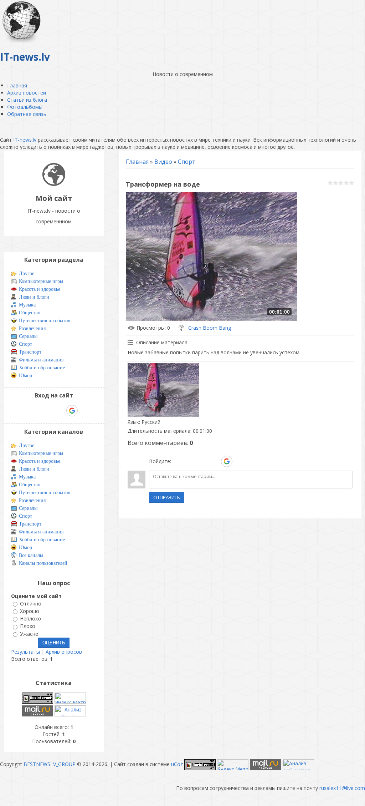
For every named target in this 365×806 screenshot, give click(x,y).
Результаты (25, 651)
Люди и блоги (34, 297)
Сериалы (28, 336)
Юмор (25, 375)
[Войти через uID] (178, 461)
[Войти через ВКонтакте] (190, 461)
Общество (29, 312)
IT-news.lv (24, 139)
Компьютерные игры (41, 281)
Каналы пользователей (43, 563)
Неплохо (30, 618)
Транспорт (30, 352)
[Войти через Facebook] (202, 461)
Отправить (166, 497)
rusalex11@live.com (342, 788)
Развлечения (32, 328)
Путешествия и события (44, 320)
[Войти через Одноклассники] (239, 461)
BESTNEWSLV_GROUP (50, 764)
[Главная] (53, 184)
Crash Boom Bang (209, 327)
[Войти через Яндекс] (214, 461)
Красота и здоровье (39, 289)
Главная (137, 162)
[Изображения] (163, 390)
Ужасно (29, 633)
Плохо (27, 626)
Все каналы (31, 555)
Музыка (27, 305)
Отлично (30, 603)
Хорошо (29, 611)
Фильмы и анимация (41, 360)
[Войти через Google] (226, 461)
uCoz (177, 764)
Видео (163, 162)
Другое (26, 273)
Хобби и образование (42, 367)
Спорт (186, 162)
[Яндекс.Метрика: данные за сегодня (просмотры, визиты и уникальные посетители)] (70, 698)
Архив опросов (64, 651)
